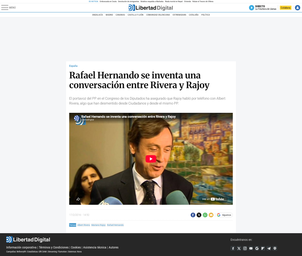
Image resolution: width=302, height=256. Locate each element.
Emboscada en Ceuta (108, 1)
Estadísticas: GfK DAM (37, 251)
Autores (113, 247)
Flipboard (262, 248)
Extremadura (179, 15)
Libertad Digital (118, 239)
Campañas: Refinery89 (16, 251)
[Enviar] (205, 215)
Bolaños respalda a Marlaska (152, 1)
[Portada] (150, 8)
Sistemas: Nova (75, 251)
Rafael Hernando (115, 225)
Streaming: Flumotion (57, 251)
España (73, 65)
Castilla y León (135, 15)
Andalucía (97, 15)
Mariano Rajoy (98, 225)
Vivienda (187, 1)
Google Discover (256, 248)
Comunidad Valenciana (158, 15)
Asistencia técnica (94, 247)
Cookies (76, 247)
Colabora (285, 7)
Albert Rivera (83, 225)
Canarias (120, 15)
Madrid (109, 15)
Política (205, 15)
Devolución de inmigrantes (128, 1)
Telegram (268, 248)
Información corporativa (21, 247)
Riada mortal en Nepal (173, 1)
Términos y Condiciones (54, 247)
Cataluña (194, 15)
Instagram (245, 248)
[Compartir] (193, 215)
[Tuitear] (199, 215)
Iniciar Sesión (297, 7)
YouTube (251, 248)
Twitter (239, 248)
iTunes (274, 248)
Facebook (233, 248)
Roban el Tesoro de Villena (202, 1)
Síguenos (226, 215)
